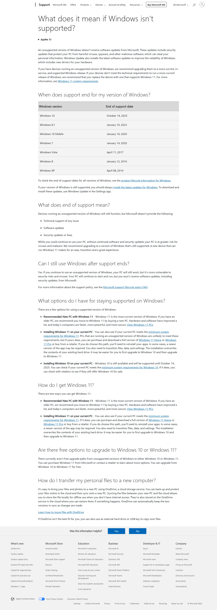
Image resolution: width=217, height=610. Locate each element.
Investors (179, 570)
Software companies (151, 581)
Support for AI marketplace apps (156, 564)
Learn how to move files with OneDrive (61, 512)
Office (73, 4)
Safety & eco (149, 603)
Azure (145, 548)
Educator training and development (87, 577)
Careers (179, 548)
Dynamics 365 (114, 559)
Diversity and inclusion (185, 575)
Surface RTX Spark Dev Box (22, 564)
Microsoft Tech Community (154, 570)
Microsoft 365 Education (88, 564)
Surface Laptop (17, 554)
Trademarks (134, 603)
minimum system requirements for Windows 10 (130, 367)
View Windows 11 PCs (140, 324)
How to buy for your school (89, 570)
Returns (48, 564)
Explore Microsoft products (22, 581)
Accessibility (181, 581)
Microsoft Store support (55, 559)
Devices (99, 4)
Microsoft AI (113, 548)
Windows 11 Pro (53, 424)
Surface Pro (15, 548)
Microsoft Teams (115, 575)
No (138, 531)
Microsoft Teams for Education (90, 559)
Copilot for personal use (21, 575)
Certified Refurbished (54, 575)
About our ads (177, 603)
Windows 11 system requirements (78, 81)
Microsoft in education (87, 548)
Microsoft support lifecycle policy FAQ (125, 287)
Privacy (107, 603)
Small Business (114, 586)
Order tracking (51, 570)
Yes (116, 531)
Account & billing (117, 4)
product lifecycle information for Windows (146, 180)
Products (84, 4)
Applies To (46, 39)
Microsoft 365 (59, 4)
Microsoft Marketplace (152, 575)
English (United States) (25, 598)
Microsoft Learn (149, 559)
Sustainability (181, 586)
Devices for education (87, 554)
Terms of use (120, 603)
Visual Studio (148, 586)
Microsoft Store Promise (55, 581)
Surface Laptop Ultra (19, 559)
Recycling (163, 603)
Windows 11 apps (18, 586)
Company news (182, 559)
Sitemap (77, 603)
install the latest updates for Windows (135, 187)
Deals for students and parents (90, 583)
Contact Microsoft (92, 603)
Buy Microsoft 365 (156, 4)
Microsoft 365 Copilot (117, 581)
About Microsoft (182, 554)
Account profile (51, 548)
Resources (135, 4)
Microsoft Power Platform (118, 570)
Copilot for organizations (21, 570)
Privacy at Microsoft (184, 564)
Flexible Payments (52, 586)
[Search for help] (194, 4)
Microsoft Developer (151, 554)
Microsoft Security (115, 554)
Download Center (52, 554)
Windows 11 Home (150, 340)
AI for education (84, 589)
